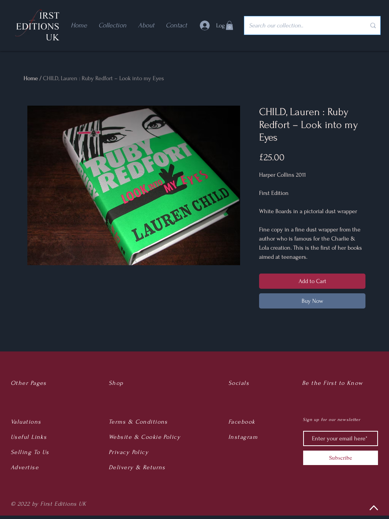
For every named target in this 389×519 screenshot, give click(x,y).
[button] (229, 25)
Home (31, 78)
